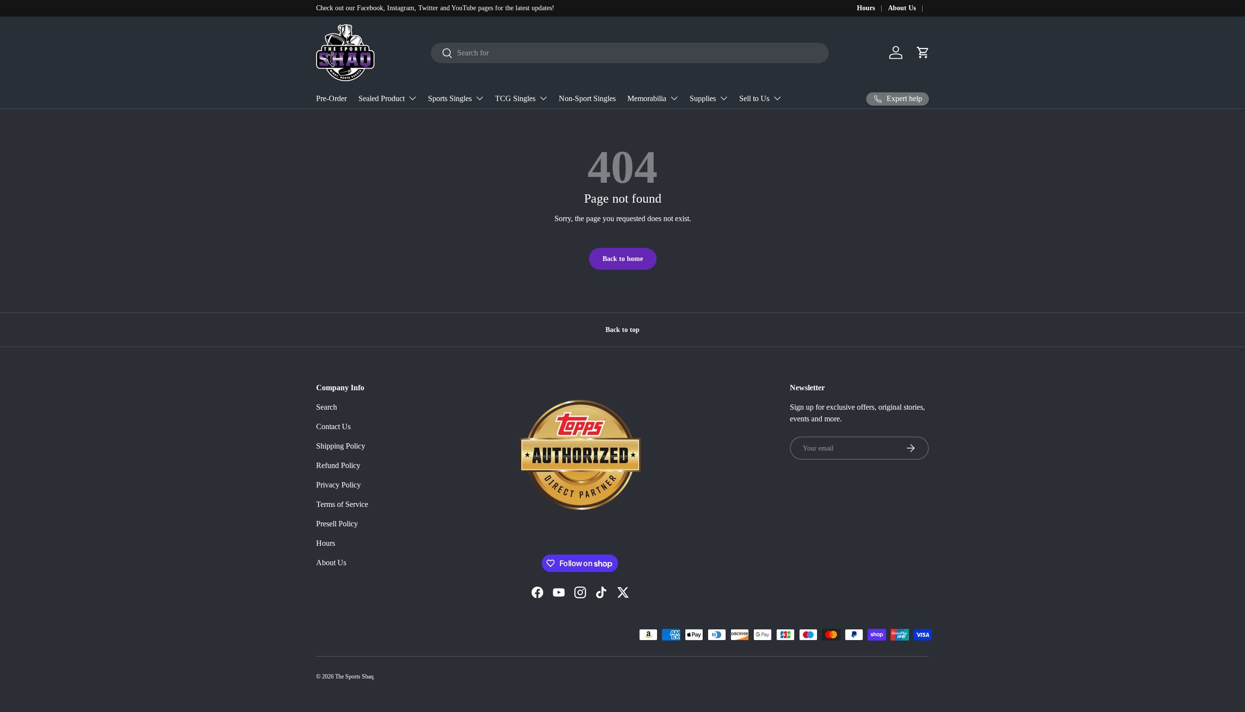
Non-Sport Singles (587, 98)
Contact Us (333, 426)
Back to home (623, 258)
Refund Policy (338, 465)
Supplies (703, 98)
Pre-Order (331, 98)
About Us (902, 8)
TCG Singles (515, 98)
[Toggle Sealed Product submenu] (412, 98)
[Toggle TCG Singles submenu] (543, 98)
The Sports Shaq (354, 676)
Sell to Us (754, 98)
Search (326, 407)
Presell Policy (337, 524)
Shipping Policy (340, 446)
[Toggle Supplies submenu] (723, 98)
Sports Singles (450, 98)
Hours (866, 8)
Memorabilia (646, 98)
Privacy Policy (338, 485)
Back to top (622, 329)
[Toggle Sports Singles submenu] (479, 98)
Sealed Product (381, 98)
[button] (923, 52)
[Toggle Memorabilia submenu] (674, 98)
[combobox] (630, 53)
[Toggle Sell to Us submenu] (777, 98)
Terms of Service (342, 504)
